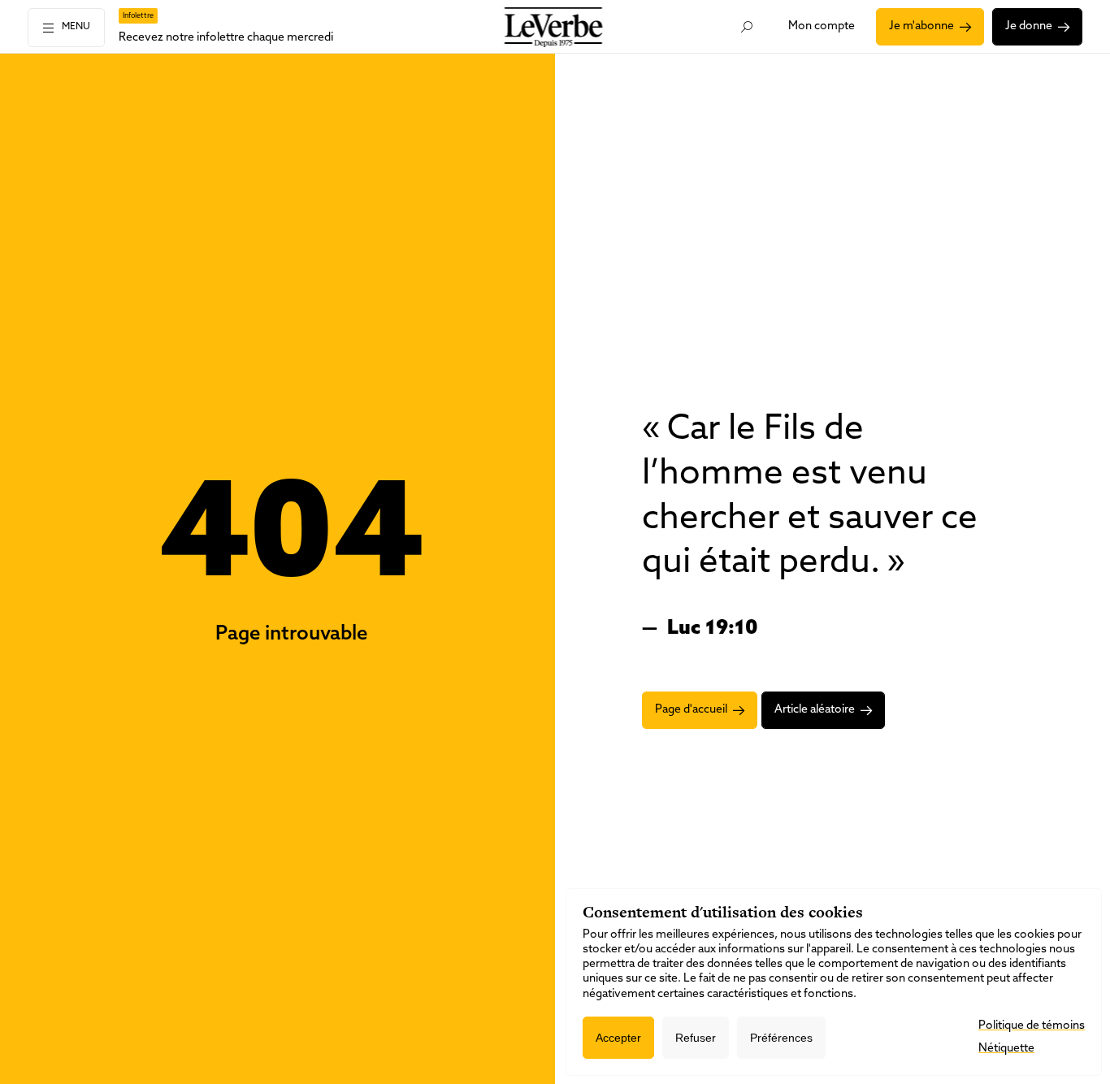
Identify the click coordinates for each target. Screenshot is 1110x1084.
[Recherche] (746, 27)
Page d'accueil (691, 710)
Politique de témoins (1031, 1026)
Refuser (695, 1037)
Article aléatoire (814, 710)
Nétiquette (1006, 1049)
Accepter (618, 1037)
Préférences (781, 1037)
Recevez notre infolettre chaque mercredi (226, 38)
